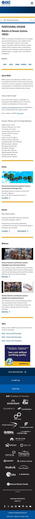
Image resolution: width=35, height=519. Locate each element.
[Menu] (32, 3)
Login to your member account (11, 107)
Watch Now (5, 277)
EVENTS (11, 64)
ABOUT (5, 64)
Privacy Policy (10, 516)
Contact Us (17, 501)
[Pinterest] (23, 506)
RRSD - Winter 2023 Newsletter (12, 340)
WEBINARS (23, 64)
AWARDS (17, 64)
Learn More (5, 198)
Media (27, 516)
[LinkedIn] (12, 506)
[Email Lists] (30, 506)
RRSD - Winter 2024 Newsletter (12, 337)
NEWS (30, 64)
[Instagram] (16, 506)
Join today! (20, 113)
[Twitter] (8, 506)
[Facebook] (5, 506)
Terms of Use (17, 516)
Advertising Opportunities (17, 498)
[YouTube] (19, 506)
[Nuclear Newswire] (27, 506)
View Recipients (21, 231)
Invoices (23, 516)
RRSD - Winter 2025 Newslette (11, 333)
